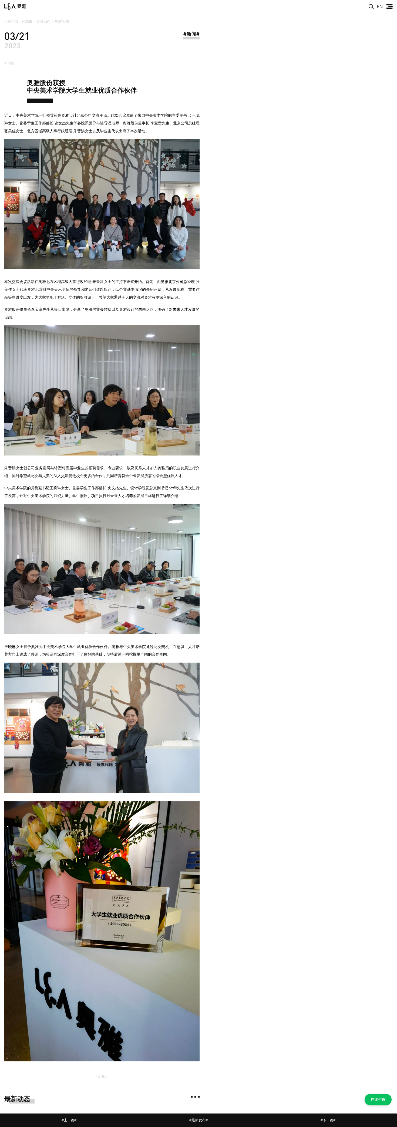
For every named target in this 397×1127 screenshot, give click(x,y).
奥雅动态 (43, 21)
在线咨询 (378, 1099)
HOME (27, 21)
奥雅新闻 (62, 21)
